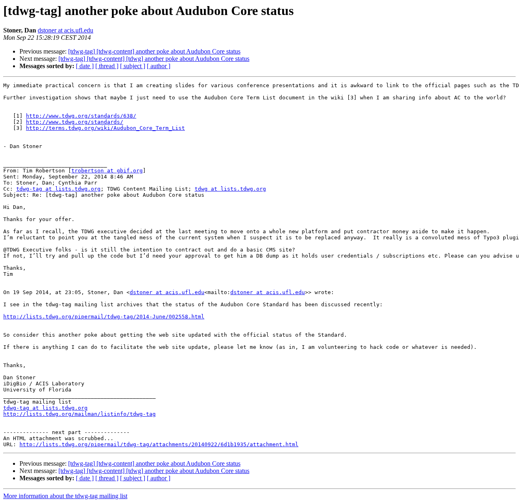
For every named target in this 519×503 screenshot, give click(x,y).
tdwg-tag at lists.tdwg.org (58, 189)
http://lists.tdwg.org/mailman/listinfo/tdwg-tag (79, 414)
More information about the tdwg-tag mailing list (65, 495)
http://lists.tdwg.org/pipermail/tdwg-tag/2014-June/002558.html (103, 317)
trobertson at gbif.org (107, 171)
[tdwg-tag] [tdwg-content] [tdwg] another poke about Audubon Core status (153, 58)
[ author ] (158, 65)
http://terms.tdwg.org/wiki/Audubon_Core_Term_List (105, 128)
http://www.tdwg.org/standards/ (74, 122)
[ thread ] (106, 65)
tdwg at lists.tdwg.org (230, 189)
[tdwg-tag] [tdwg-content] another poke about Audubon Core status (154, 51)
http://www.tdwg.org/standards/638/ (81, 116)
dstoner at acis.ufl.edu (65, 30)
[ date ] (85, 65)
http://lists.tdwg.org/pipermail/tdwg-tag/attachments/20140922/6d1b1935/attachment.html (158, 444)
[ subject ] (132, 65)
